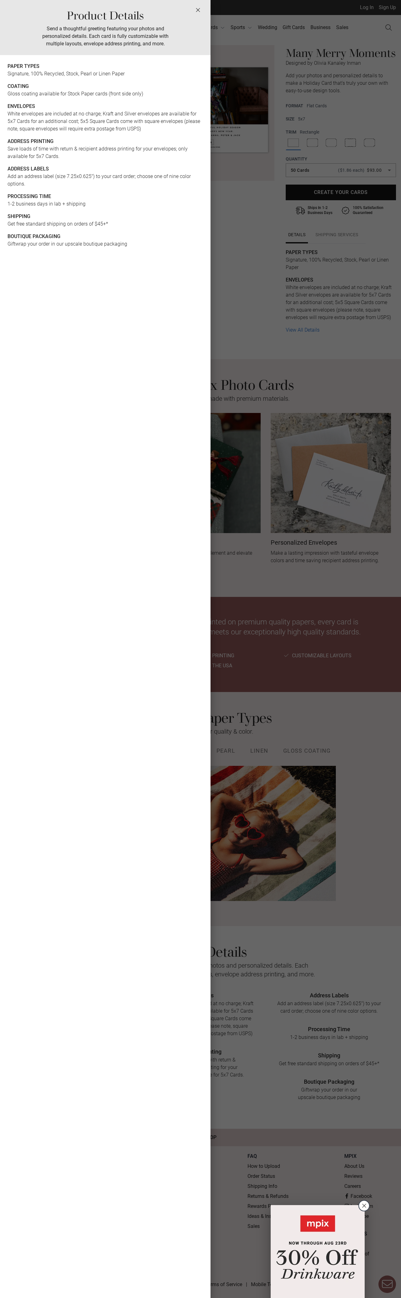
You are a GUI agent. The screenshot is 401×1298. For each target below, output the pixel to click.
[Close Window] (198, 10)
